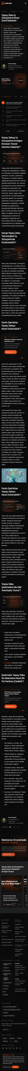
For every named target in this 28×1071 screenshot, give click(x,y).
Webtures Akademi (6, 942)
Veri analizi (7, 663)
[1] (21, 710)
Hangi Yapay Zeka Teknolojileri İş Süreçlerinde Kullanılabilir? (14, 107)
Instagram (12, 1038)
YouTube (19, 1038)
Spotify (16, 1041)
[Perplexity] (13, 1048)
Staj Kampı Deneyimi (7, 945)
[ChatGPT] (3, 1048)
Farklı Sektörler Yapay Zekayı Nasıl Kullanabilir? (14, 111)
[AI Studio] (9, 1048)
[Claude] (6, 1048)
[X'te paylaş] (14, 827)
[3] (24, 710)
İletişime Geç (10, 354)
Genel (22, 11)
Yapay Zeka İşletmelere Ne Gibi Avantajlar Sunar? (16, 120)
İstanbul (17, 963)
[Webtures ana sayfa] (7, 3)
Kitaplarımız (18, 924)
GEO (7, 1023)
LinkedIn (5, 1038)
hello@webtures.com (20, 991)
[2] (23, 710)
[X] (16, 1048)
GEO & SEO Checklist (20, 936)
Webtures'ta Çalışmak (7, 939)
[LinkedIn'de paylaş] (10, 827)
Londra (17, 979)
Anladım (15, 1067)
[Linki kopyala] (18, 827)
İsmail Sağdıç (12, 817)
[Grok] (20, 1048)
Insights (14, 11)
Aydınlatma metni (7, 1066)
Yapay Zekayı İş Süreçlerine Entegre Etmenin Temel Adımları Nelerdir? (14, 103)
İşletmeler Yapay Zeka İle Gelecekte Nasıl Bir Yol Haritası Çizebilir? (16, 125)
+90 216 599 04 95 (20, 989)
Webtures (4, 11)
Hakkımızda (5, 923)
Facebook (5, 1041)
